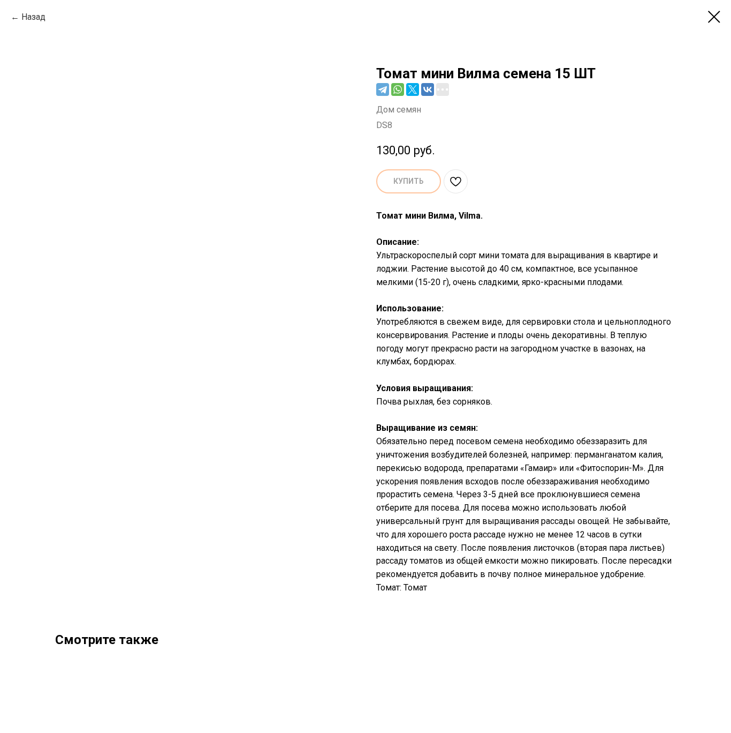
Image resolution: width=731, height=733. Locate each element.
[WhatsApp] (397, 89)
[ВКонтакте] (427, 89)
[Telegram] (382, 89)
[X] (412, 89)
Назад (33, 17)
